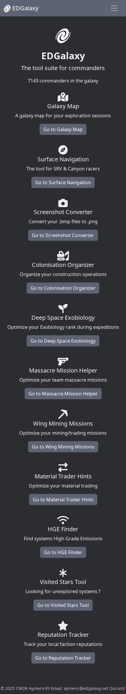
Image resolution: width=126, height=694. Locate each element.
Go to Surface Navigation (63, 182)
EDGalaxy (24, 8)
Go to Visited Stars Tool (63, 605)
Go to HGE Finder (63, 552)
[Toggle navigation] (114, 8)
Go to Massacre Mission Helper (63, 393)
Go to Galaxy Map (63, 129)
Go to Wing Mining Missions (63, 447)
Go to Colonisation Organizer (63, 288)
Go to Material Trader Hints (63, 499)
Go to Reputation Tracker (63, 658)
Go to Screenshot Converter (63, 235)
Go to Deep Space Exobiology (63, 341)
